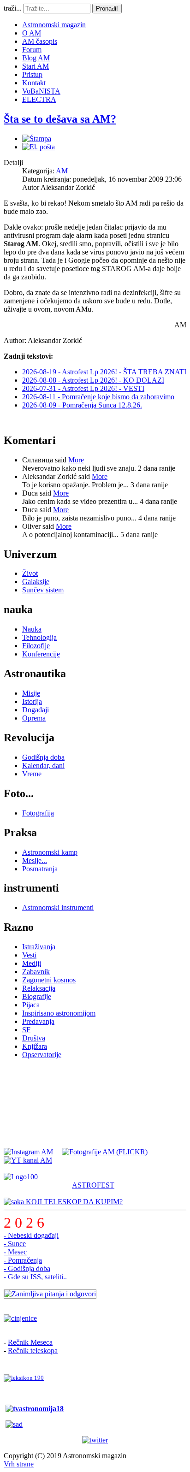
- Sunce (15, 1243)
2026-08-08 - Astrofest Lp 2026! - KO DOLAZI (93, 380)
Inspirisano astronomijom (58, 1013)
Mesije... (34, 860)
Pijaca (31, 1005)
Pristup (32, 74)
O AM (31, 33)
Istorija (32, 701)
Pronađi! (107, 8)
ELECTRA (39, 99)
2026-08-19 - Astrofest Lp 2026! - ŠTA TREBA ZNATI (104, 372)
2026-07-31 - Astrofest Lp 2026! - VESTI (83, 388)
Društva (33, 1038)
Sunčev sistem (43, 590)
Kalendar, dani (43, 765)
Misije (31, 693)
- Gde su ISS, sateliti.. (35, 1277)
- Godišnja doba (27, 1268)
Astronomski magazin (54, 25)
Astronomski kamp (49, 852)
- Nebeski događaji (31, 1235)
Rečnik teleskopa (33, 1350)
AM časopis (39, 41)
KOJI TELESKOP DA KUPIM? (73, 1202)
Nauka (32, 629)
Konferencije (41, 654)
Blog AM (36, 58)
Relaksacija (38, 988)
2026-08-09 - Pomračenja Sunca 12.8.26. (82, 405)
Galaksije (35, 581)
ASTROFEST (93, 1185)
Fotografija (38, 813)
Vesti (29, 955)
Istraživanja (38, 947)
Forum (32, 49)
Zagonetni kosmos (49, 980)
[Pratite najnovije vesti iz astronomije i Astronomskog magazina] (95, 1440)
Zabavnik (36, 971)
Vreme (32, 774)
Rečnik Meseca (30, 1342)
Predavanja (38, 1021)
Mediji (31, 963)
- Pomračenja (23, 1260)
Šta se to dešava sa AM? (60, 119)
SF (26, 1030)
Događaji (35, 710)
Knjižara (34, 1046)
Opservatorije (41, 1054)
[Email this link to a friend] (38, 147)
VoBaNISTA (41, 91)
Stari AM (35, 66)
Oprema (34, 718)
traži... (13, 8)
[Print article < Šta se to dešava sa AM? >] (36, 138)
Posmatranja (40, 869)
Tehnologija (39, 637)
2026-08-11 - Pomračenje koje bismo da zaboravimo (98, 397)
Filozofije (36, 646)
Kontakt (34, 83)
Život (30, 573)
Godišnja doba (43, 757)
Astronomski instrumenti (58, 907)
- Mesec (15, 1252)
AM (62, 171)
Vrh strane (19, 1464)
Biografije (36, 996)
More (76, 460)
